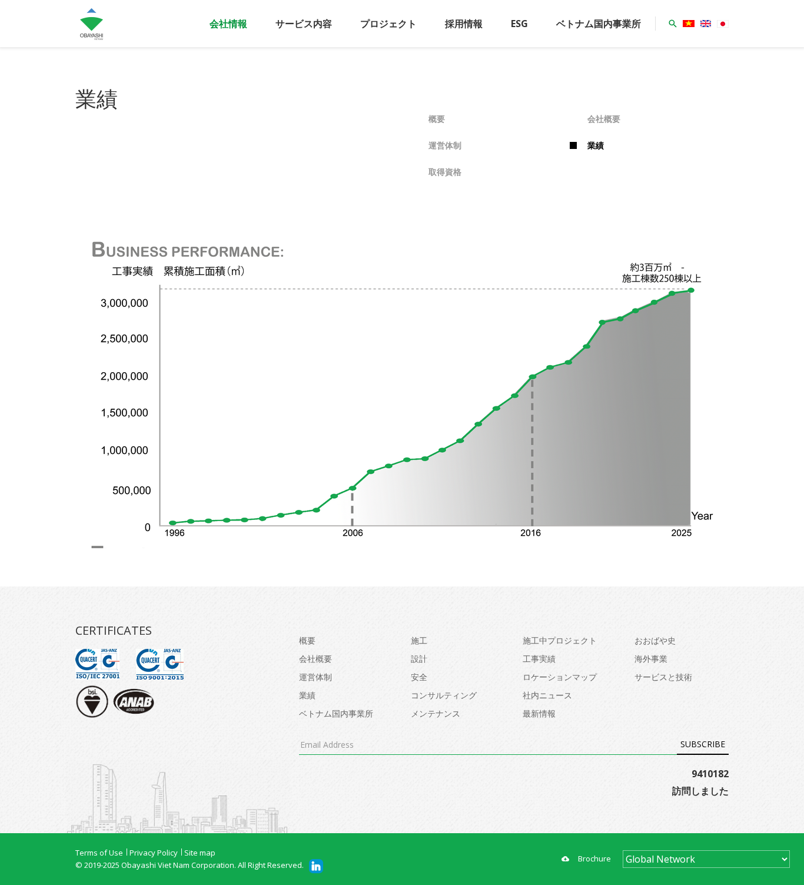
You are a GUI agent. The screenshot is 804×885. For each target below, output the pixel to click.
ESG (519, 23)
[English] (705, 23)
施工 (419, 640)
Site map (199, 852)
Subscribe (702, 744)
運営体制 (444, 145)
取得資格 (444, 171)
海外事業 (650, 658)
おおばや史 (655, 640)
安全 (419, 676)
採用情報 (464, 23)
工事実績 (539, 658)
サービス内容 (303, 23)
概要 (436, 118)
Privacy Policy (153, 852)
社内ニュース (547, 695)
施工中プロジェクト (560, 640)
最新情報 (539, 713)
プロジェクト (388, 23)
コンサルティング (444, 695)
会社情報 (228, 23)
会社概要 (603, 118)
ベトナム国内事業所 (598, 23)
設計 (419, 658)
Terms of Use (99, 852)
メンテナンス (435, 713)
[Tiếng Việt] (689, 23)
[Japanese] (723, 24)
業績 (595, 145)
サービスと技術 (663, 676)
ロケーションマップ (560, 676)
